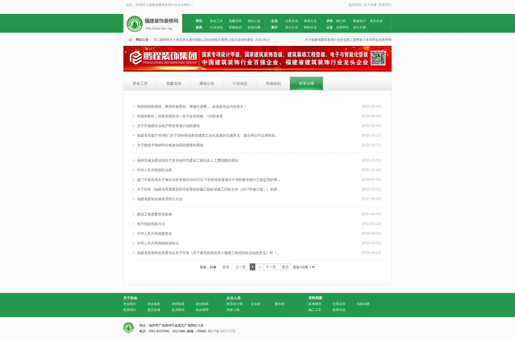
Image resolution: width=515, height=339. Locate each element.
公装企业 (291, 21)
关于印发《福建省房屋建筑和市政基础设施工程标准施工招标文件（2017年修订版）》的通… (208, 189)
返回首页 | (356, 5)
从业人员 (234, 298)
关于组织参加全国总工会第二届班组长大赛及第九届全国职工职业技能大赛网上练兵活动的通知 (183, 40)
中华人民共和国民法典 (154, 169)
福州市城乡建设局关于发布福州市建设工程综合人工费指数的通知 (187, 160)
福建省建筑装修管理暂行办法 (159, 198)
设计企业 (291, 27)
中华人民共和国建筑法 (154, 233)
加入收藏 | (370, 5)
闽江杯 (341, 21)
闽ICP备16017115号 (222, 331)
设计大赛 (359, 27)
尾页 (285, 267)
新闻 (199, 27)
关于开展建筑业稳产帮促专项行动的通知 (168, 125)
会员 (274, 21)
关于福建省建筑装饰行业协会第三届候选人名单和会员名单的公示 (349, 40)
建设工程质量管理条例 (154, 214)
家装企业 (310, 21)
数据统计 (359, 21)
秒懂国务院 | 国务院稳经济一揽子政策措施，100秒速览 (180, 116)
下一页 (271, 267)
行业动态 (216, 27)
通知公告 (254, 21)
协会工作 (216, 21)
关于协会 (130, 298)
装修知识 (235, 27)
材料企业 (310, 27)
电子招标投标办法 (151, 223)
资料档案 (315, 298)
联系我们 (385, 5)
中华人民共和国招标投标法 (158, 243)
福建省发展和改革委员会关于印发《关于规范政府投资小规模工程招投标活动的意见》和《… (208, 252)
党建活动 (235, 21)
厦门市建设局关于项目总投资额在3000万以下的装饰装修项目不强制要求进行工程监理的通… (208, 179)
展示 (274, 27)
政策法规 (254, 27)
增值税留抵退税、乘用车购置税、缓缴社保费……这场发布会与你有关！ (192, 106)
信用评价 (342, 27)
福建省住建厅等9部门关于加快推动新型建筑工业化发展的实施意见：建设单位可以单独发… (207, 135)
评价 (329, 21)
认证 (329, 27)
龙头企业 (376, 21)
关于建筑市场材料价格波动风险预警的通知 (170, 145)
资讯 (199, 21)
